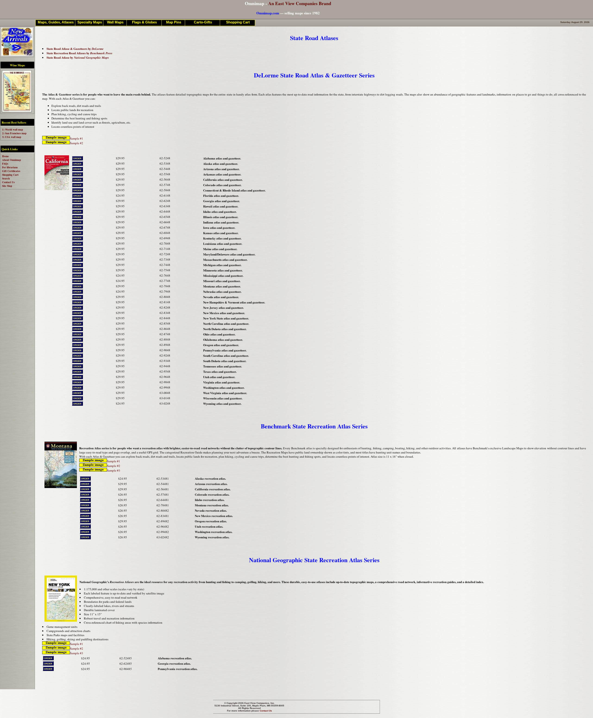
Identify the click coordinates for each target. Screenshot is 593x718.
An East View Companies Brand (299, 3)
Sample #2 (76, 143)
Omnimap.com (267, 13)
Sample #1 (76, 138)
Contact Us (266, 710)
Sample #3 (113, 470)
